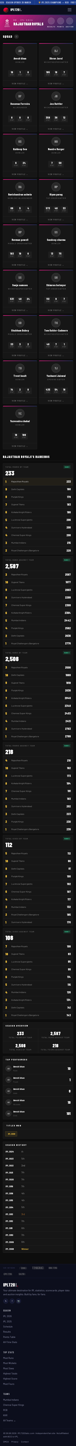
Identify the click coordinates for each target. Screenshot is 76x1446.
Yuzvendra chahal (20, 421)
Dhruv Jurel (56, 58)
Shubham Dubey (20, 330)
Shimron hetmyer (56, 285)
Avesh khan (20, 58)
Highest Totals (10, 1373)
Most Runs (8, 1358)
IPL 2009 (9, 1241)
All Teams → (9, 1420)
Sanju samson (20, 285)
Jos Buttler (56, 103)
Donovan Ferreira (20, 103)
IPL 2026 (7, 1316)
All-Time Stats (10, 1342)
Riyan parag (56, 194)
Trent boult (20, 375)
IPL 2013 (9, 1214)
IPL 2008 (11, 1134)
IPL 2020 (9, 1179)
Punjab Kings (17, 497)
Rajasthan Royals (20, 481)
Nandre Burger (56, 149)
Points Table (9, 1337)
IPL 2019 (9, 1186)
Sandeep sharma (56, 239)
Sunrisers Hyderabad (21, 527)
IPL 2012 (9, 1220)
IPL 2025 (7, 1321)
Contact (25, 1441)
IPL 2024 (9, 1151)
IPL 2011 (8, 1228)
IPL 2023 (9, 1158)
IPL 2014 (9, 1207)
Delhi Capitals (17, 489)
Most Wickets (9, 1363)
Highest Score (10, 1378)
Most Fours (8, 1383)
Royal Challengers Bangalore (25, 550)
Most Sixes (8, 1368)
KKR (5, 1415)
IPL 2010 (9, 1234)
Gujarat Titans (18, 504)
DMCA (6, 1441)
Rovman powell (20, 239)
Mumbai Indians (18, 542)
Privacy (14, 1441)
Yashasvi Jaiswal (56, 375)
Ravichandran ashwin (20, 194)
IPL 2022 (9, 1165)
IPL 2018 (9, 1193)
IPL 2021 (9, 1172)
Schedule (8, 1326)
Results (7, 1331)
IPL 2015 (9, 1200)
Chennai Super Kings (21, 535)
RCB (5, 1410)
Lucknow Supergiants (22, 519)
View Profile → (20, 83)
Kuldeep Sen (20, 149)
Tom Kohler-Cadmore (56, 330)
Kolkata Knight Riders (21, 512)
